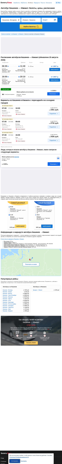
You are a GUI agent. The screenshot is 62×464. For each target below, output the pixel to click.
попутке (16, 157)
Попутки (43, 2)
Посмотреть (53, 93)
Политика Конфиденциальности (19, 457)
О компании (3, 461)
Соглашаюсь (14, 461)
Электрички (49, 2)
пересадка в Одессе (8, 105)
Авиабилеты (16, 2)
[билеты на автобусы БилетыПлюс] (6, 453)
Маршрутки (37, 2)
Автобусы (30, 2)
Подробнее (53, 113)
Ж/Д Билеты (24, 2)
